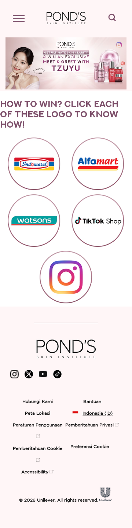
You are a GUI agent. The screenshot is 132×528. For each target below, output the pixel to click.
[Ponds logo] (66, 361)
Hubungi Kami (37, 402)
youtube (43, 375)
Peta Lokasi (37, 413)
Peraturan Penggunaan (37, 425)
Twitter (29, 375)
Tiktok (57, 375)
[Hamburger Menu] (22, 20)
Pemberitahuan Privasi (89, 425)
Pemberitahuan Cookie (37, 449)
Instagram (14, 375)
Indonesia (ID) (97, 413)
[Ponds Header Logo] (66, 28)
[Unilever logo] (105, 499)
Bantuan (92, 402)
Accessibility (34, 472)
